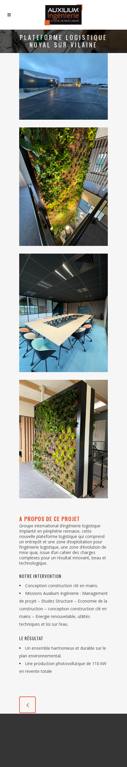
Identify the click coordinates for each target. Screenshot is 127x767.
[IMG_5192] (63, 376)
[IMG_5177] (63, 502)
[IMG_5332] (63, 249)
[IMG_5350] (63, 123)
